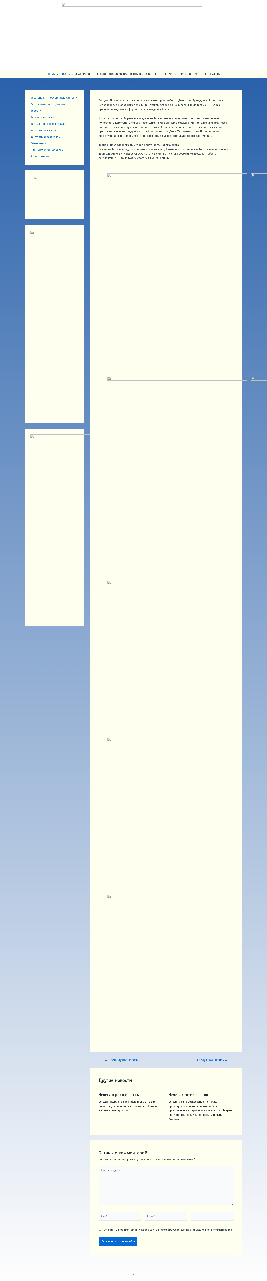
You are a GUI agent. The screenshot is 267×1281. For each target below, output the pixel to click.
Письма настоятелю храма (47, 124)
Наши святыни (39, 156)
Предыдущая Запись (121, 1059)
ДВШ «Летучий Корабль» (46, 150)
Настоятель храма (42, 117)
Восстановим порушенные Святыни (53, 97)
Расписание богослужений (47, 104)
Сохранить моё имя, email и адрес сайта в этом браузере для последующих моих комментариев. (168, 1230)
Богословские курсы (43, 130)
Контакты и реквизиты (45, 137)
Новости (35, 111)
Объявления (38, 143)
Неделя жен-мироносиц (188, 1094)
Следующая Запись (212, 1059)
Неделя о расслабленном (119, 1094)
